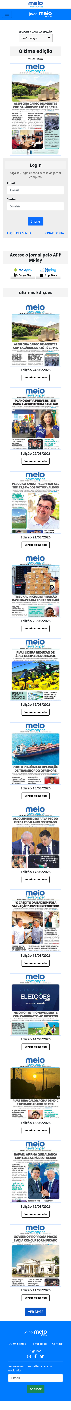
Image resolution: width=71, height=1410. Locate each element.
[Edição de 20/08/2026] (35, 601)
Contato (57, 1344)
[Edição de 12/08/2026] (35, 1186)
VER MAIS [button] (35, 1311)
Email (11, 183)
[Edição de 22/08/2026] (35, 433)
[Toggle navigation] (7, 14)
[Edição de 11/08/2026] (35, 1270)
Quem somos (17, 1344)
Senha (11, 199)
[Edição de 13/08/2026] (35, 1103)
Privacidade (39, 1344)
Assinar (36, 1389)
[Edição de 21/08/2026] (35, 517)
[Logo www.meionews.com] (35, 4)
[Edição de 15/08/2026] (35, 935)
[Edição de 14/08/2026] (35, 1019)
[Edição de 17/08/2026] (35, 852)
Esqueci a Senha (19, 233)
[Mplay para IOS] (48, 273)
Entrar (35, 221)
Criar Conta (54, 233)
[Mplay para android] (23, 273)
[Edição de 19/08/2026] (35, 684)
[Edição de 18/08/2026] (35, 768)
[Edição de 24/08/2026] (35, 350)
